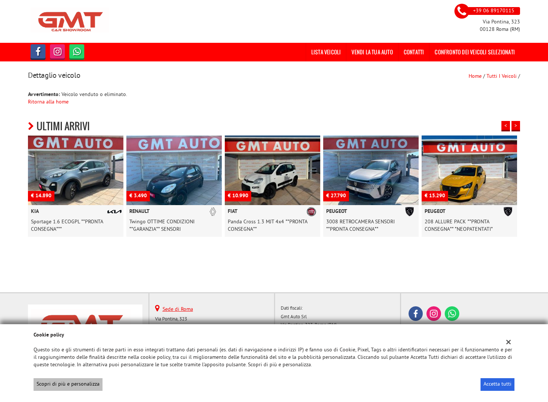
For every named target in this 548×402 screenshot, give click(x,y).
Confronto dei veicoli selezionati (475, 52)
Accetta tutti (497, 384)
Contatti (414, 52)
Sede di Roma (178, 309)
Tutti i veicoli (501, 76)
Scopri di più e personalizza (68, 384)
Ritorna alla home (48, 102)
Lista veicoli (326, 52)
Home (475, 76)
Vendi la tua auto (372, 52)
